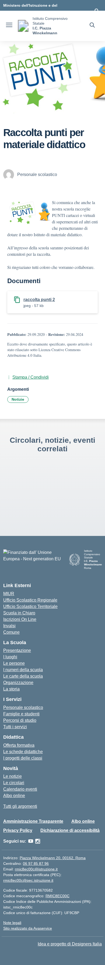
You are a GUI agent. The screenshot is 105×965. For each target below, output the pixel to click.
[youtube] (30, 841)
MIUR (8, 593)
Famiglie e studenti (21, 714)
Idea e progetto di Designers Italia (70, 944)
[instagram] (37, 841)
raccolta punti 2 (39, 299)
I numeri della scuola (23, 669)
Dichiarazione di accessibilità (70, 830)
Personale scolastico (23, 707)
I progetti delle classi (22, 758)
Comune (11, 632)
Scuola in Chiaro (19, 613)
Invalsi (9, 626)
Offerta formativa (18, 745)
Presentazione (17, 650)
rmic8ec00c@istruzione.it (36, 869)
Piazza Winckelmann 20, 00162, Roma (53, 858)
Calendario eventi (20, 789)
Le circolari (13, 782)
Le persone (14, 663)
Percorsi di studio (19, 720)
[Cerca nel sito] (92, 25)
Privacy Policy (17, 830)
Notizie (18, 399)
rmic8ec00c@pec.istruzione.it (28, 880)
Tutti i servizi (15, 726)
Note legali (12, 923)
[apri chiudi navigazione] (9, 25)
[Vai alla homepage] (23, 26)
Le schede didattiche (23, 751)
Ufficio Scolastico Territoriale (30, 606)
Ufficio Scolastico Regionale (30, 600)
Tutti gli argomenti (20, 806)
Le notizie (12, 776)
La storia (11, 689)
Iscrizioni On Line (19, 619)
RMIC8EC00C (57, 896)
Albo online (14, 795)
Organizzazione (18, 682)
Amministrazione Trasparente (33, 821)
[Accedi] (97, 10)
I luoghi (10, 657)
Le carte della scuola (23, 676)
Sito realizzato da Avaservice (27, 928)
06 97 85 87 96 (36, 863)
